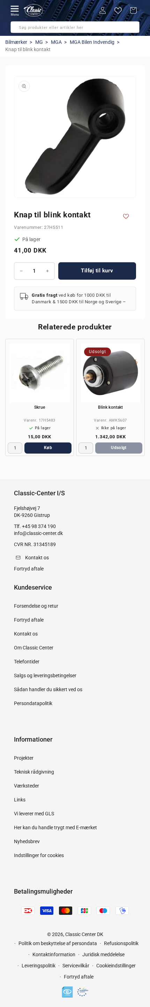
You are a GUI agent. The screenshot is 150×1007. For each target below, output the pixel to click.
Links (19, 799)
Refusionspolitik (121, 943)
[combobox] (75, 27)
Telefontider (26, 661)
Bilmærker (16, 42)
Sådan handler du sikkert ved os (48, 689)
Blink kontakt (110, 407)
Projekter (23, 758)
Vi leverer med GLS (34, 813)
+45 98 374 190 (39, 526)
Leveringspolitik (38, 965)
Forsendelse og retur (36, 606)
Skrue (39, 407)
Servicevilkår (75, 965)
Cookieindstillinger (116, 965)
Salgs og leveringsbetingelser (45, 675)
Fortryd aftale (29, 620)
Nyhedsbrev (27, 841)
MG (39, 42)
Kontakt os (26, 634)
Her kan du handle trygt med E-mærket (55, 827)
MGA (56, 42)
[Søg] (18, 29)
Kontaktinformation (53, 954)
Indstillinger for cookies (39, 855)
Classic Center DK (84, 934)
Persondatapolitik (33, 703)
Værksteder (26, 786)
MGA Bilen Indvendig (92, 42)
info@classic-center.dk (38, 533)
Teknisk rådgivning (34, 772)
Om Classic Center (33, 647)
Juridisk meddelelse (103, 954)
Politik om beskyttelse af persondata (57, 943)
